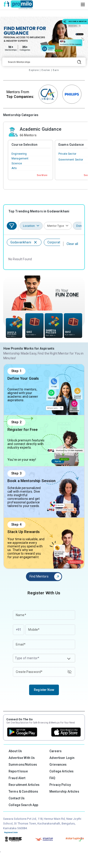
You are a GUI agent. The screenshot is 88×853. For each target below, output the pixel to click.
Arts (14, 168)
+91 (18, 629)
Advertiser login (61, 758)
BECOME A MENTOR (77, 21)
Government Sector (70, 159)
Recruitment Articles (24, 785)
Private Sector (67, 153)
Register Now (44, 690)
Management (20, 158)
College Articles (61, 771)
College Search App (23, 805)
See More (42, 175)
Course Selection (24, 144)
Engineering (19, 153)
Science (17, 163)
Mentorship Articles (64, 791)
